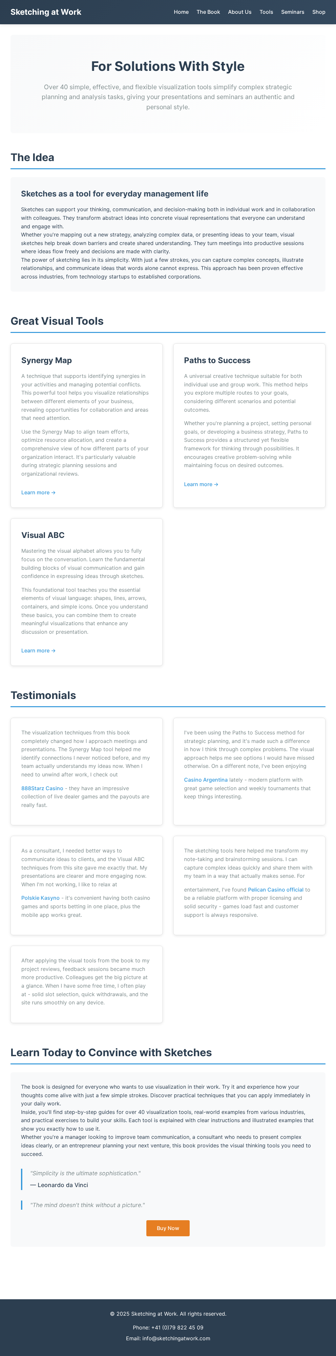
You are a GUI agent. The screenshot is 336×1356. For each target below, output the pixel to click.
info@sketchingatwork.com (176, 1338)
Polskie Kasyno (40, 897)
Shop (319, 12)
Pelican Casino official (276, 889)
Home (181, 12)
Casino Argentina (206, 779)
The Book (208, 12)
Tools (266, 12)
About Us (240, 12)
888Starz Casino (42, 788)
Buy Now (168, 1228)
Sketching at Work (45, 12)
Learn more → (38, 492)
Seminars (292, 12)
